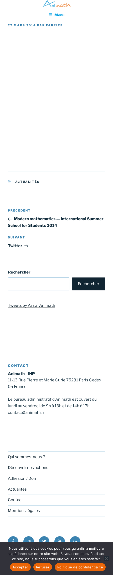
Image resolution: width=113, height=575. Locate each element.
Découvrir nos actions (28, 467)
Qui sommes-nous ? (26, 456)
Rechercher (19, 272)
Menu (59, 15)
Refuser (42, 567)
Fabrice (54, 25)
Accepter (20, 567)
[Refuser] (106, 558)
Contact (15, 499)
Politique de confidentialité (80, 567)
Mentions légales (24, 510)
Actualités (27, 182)
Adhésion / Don (22, 478)
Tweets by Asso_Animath (31, 305)
